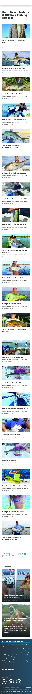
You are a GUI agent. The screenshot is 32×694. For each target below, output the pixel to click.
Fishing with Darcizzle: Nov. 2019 (13, 512)
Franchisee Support (26, 691)
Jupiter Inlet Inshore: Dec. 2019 (12, 383)
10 (9, 555)
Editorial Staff (7, 600)
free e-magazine (12, 665)
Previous (6, 553)
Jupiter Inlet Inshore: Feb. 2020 (12, 94)
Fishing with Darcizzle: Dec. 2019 (12, 304)
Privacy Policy (16, 691)
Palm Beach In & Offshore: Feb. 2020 (14, 120)
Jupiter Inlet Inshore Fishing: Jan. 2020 (14, 199)
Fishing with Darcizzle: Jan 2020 (12, 278)
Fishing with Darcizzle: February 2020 (14, 173)
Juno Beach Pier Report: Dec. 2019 (13, 357)
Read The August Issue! (14, 595)
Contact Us (28, 687)
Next (12, 555)
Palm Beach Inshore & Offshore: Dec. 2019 (15, 408)
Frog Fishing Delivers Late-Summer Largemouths (15, 619)
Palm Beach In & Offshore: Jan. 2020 (14, 224)
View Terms (9, 691)
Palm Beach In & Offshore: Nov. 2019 (14, 486)
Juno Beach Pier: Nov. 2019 (11, 434)
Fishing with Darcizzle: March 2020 (13, 68)
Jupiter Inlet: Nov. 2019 (9, 460)
